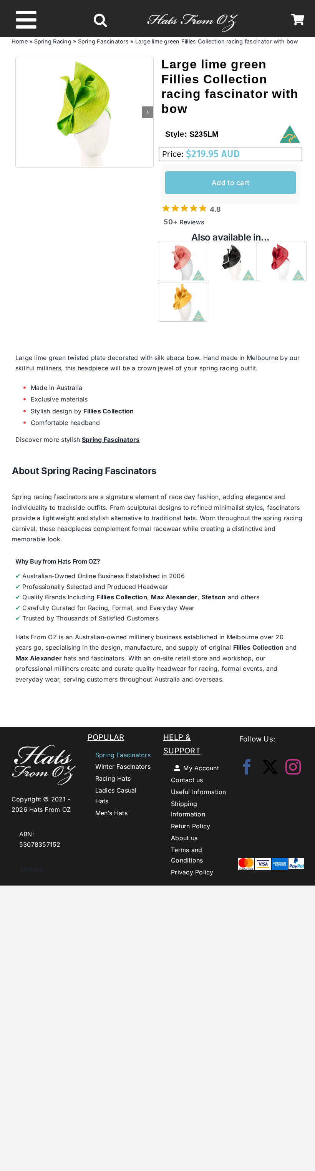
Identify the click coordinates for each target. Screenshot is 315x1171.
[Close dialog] (266, 529)
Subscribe (157, 620)
